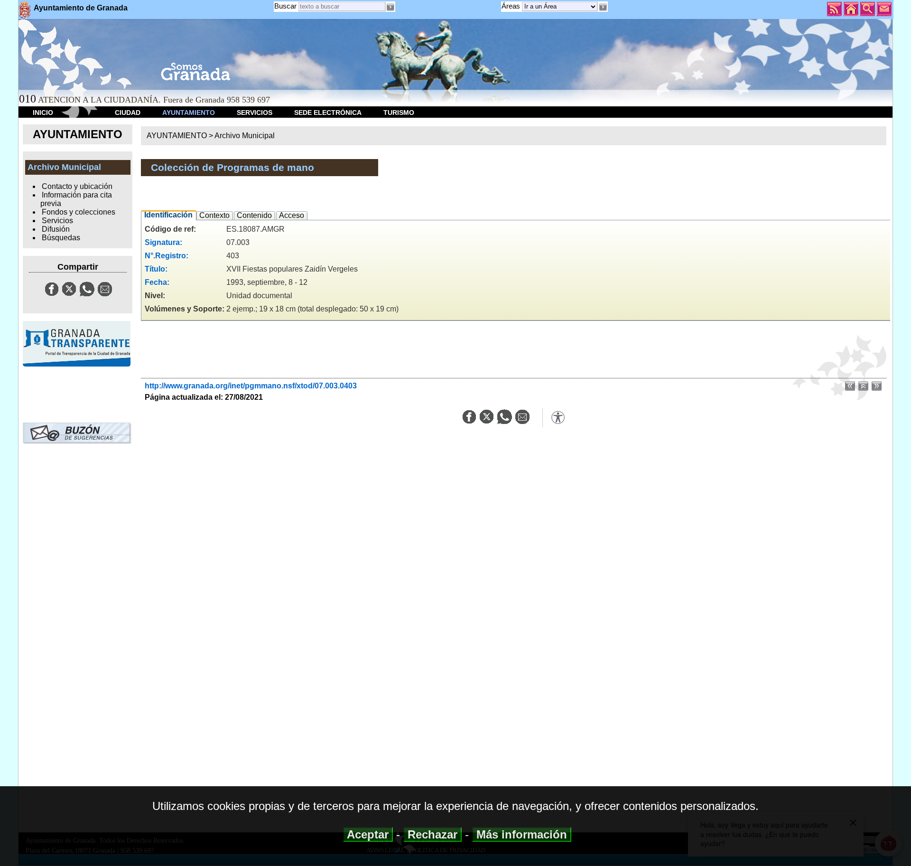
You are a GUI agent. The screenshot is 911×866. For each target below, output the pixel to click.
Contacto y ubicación (77, 186)
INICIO (43, 112)
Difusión (56, 229)
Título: (156, 269)
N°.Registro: (166, 256)
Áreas (512, 6)
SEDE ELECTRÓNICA (328, 112)
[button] (602, 7)
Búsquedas (61, 238)
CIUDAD (127, 112)
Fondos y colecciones (78, 212)
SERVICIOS (254, 112)
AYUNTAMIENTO (188, 112)
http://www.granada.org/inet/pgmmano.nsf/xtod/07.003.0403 (251, 386)
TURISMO (398, 112)
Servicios (57, 220)
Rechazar (432, 834)
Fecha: (157, 282)
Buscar (285, 6)
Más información (521, 834)
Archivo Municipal (244, 136)
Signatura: (163, 242)
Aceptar (368, 834)
